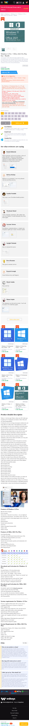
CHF (2, 119)
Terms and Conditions (14, 713)
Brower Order (14, 710)
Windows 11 (14, 14)
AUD (24, 113)
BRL (2, 116)
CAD (6, 116)
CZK (9, 116)
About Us (14, 717)
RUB (16, 113)
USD (2, 113)
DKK (19, 116)
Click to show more (14, 319)
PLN (26, 116)
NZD (9, 119)
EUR (6, 113)
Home (2, 14)
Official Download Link (17, 588)
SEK (16, 116)
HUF (19, 119)
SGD (6, 119)
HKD (16, 119)
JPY (12, 119)
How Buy (14, 708)
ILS (12, 116)
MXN (13, 113)
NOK (23, 116)
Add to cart (19, 123)
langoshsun (21, 702)
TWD (20, 113)
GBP (9, 113)
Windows (7, 14)
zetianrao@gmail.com (7, 702)
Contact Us (14, 720)
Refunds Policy (14, 715)
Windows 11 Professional (18, 101)
